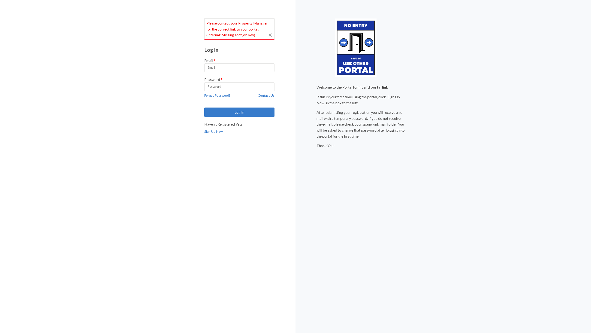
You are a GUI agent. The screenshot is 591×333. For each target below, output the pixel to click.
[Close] (270, 35)
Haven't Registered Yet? (223, 124)
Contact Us (266, 95)
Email (208, 60)
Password (212, 79)
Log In (239, 112)
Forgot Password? (217, 95)
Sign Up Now (213, 131)
